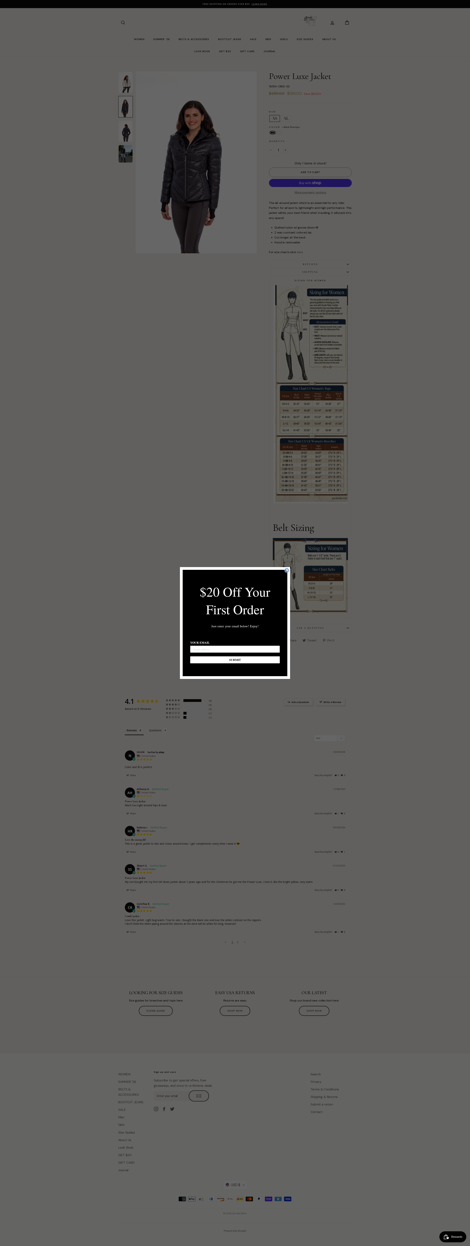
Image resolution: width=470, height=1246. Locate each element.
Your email (200, 642)
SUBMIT (235, 660)
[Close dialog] (287, 570)
